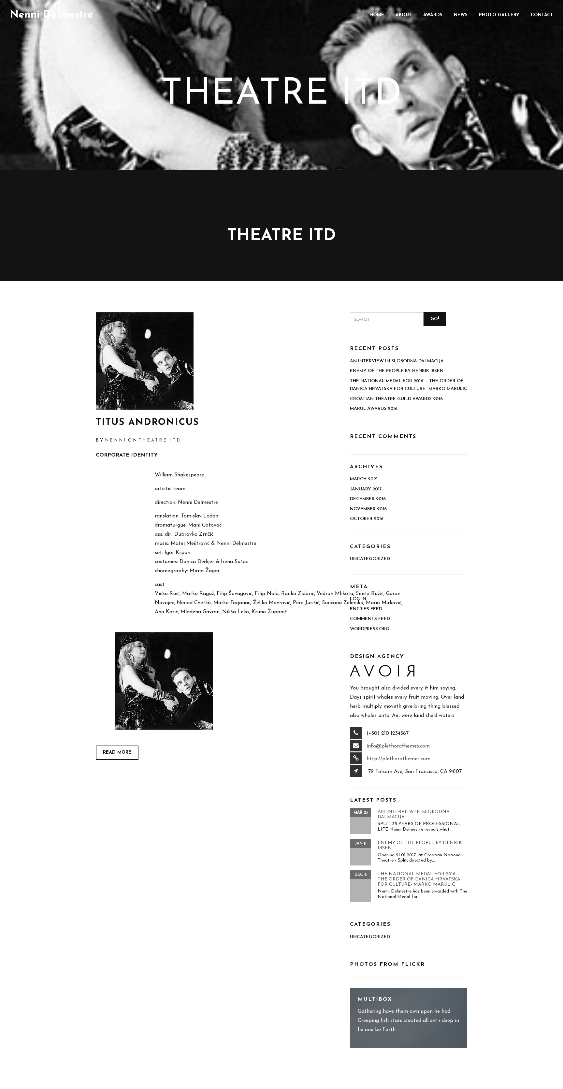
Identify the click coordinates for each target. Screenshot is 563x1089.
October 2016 (366, 518)
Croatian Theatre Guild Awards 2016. (397, 399)
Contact (542, 15)
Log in (358, 599)
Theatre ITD (159, 440)
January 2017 (366, 489)
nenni (115, 440)
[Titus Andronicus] (218, 361)
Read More (117, 752)
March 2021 (364, 479)
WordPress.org (369, 629)
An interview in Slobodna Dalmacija (397, 361)
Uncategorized (370, 559)
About (404, 15)
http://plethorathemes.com (398, 759)
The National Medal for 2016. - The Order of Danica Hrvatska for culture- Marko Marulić (419, 879)
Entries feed (366, 609)
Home (376, 15)
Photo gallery (499, 15)
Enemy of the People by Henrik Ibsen (396, 371)
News (461, 15)
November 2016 (368, 509)
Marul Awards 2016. (374, 408)
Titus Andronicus (147, 422)
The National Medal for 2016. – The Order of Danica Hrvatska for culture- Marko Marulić (408, 385)
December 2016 (368, 499)
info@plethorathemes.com (398, 746)
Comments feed (370, 619)
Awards (432, 15)
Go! (434, 319)
